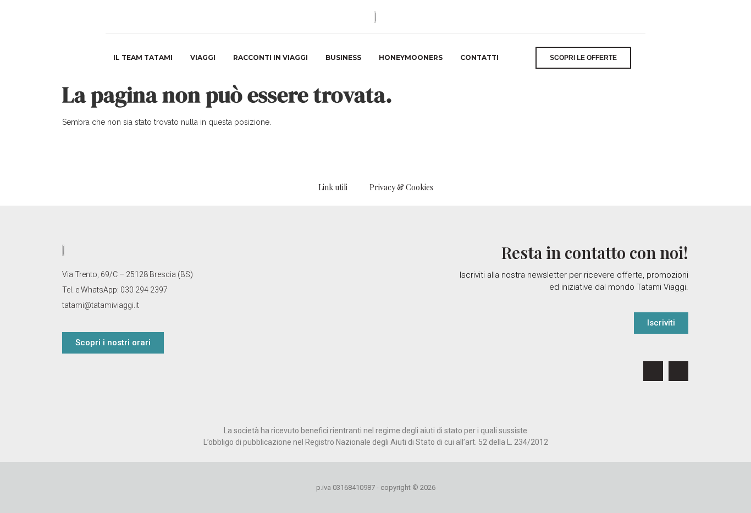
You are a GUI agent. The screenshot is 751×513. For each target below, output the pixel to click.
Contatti (479, 57)
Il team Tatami (143, 57)
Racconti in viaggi (270, 57)
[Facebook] (653, 371)
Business (343, 57)
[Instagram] (678, 371)
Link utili (332, 187)
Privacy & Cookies (401, 187)
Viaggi (203, 57)
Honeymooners (411, 57)
